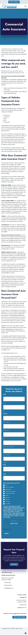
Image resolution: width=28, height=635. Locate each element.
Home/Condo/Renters (9, 487)
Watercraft (7, 499)
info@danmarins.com (8, 588)
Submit (7, 533)
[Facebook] (25, 633)
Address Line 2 (6, 430)
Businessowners (8, 489)
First (4, 403)
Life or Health (7, 503)
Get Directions (7, 582)
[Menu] (25, 6)
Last (4, 411)
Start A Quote (14, 2)
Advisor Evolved (19, 628)
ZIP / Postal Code (6, 455)
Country (4, 462)
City (4, 438)
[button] (14, 564)
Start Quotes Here (19, 617)
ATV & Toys (7, 501)
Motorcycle (7, 497)
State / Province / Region (8, 446)
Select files (14, 523)
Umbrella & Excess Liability (10, 491)
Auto (6, 485)
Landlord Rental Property (10, 493)
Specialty (7, 495)
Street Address (6, 422)
